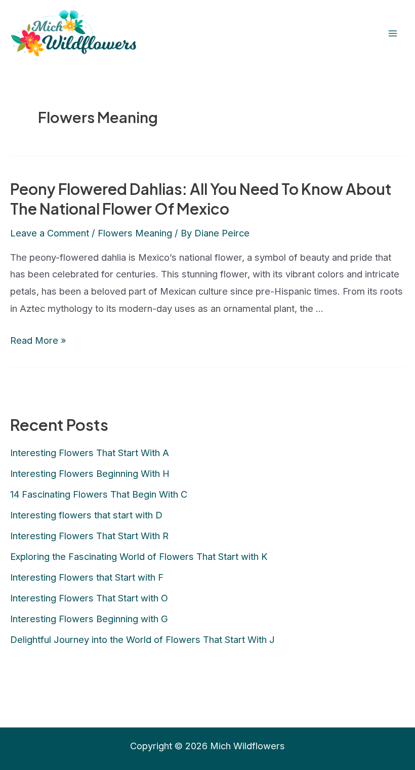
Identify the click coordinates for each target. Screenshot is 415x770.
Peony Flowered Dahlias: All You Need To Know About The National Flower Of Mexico (200, 198)
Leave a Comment (49, 232)
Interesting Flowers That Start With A (89, 452)
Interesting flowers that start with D (86, 514)
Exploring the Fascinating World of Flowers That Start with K (139, 556)
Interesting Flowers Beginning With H (90, 473)
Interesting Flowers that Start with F (86, 577)
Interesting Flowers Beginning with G (89, 618)
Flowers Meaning (135, 232)
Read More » (38, 340)
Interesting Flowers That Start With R (89, 535)
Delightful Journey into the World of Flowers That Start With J (142, 639)
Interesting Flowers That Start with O (89, 597)
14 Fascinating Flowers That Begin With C (98, 494)
